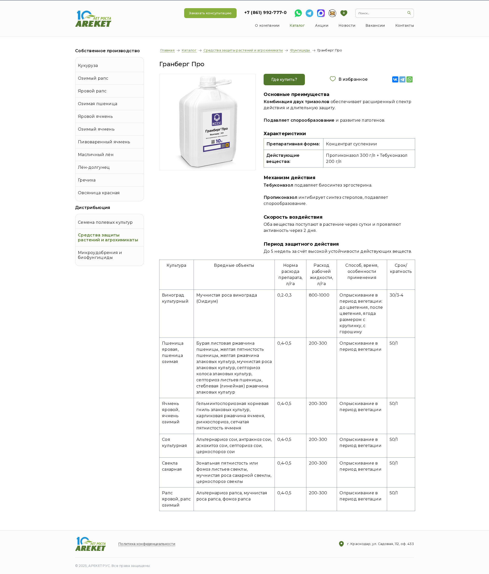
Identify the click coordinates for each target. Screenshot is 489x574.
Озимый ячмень (96, 129)
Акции (322, 25)
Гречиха (87, 180)
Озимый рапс (93, 78)
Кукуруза (88, 65)
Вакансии (375, 25)
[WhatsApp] (409, 79)
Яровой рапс (92, 91)
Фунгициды (300, 50)
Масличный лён (96, 154)
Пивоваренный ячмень (104, 141)
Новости (346, 25)
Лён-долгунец (94, 167)
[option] (207, 122)
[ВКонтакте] (395, 79)
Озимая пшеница (97, 103)
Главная (167, 50)
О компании (267, 25)
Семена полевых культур (105, 222)
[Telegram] (402, 79)
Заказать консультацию (210, 13)
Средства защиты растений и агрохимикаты (108, 237)
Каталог (297, 25)
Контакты (404, 25)
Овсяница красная (99, 192)
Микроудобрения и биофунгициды (100, 255)
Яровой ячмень (95, 116)
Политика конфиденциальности (146, 544)
